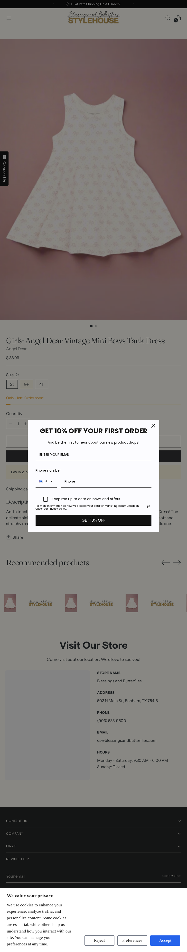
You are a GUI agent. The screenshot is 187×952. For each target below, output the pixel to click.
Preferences (132, 940)
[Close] (153, 426)
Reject (99, 940)
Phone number (48, 470)
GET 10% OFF (93, 520)
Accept (165, 940)
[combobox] (46, 482)
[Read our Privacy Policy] (148, 507)
